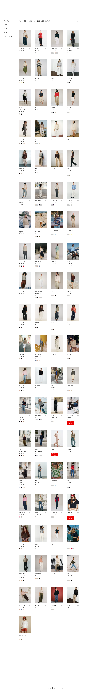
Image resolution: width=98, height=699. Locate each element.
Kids (5, 29)
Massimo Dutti (10, 36)
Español (56, 688)
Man (5, 25)
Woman (7, 21)
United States (24, 688)
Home (6, 32)
